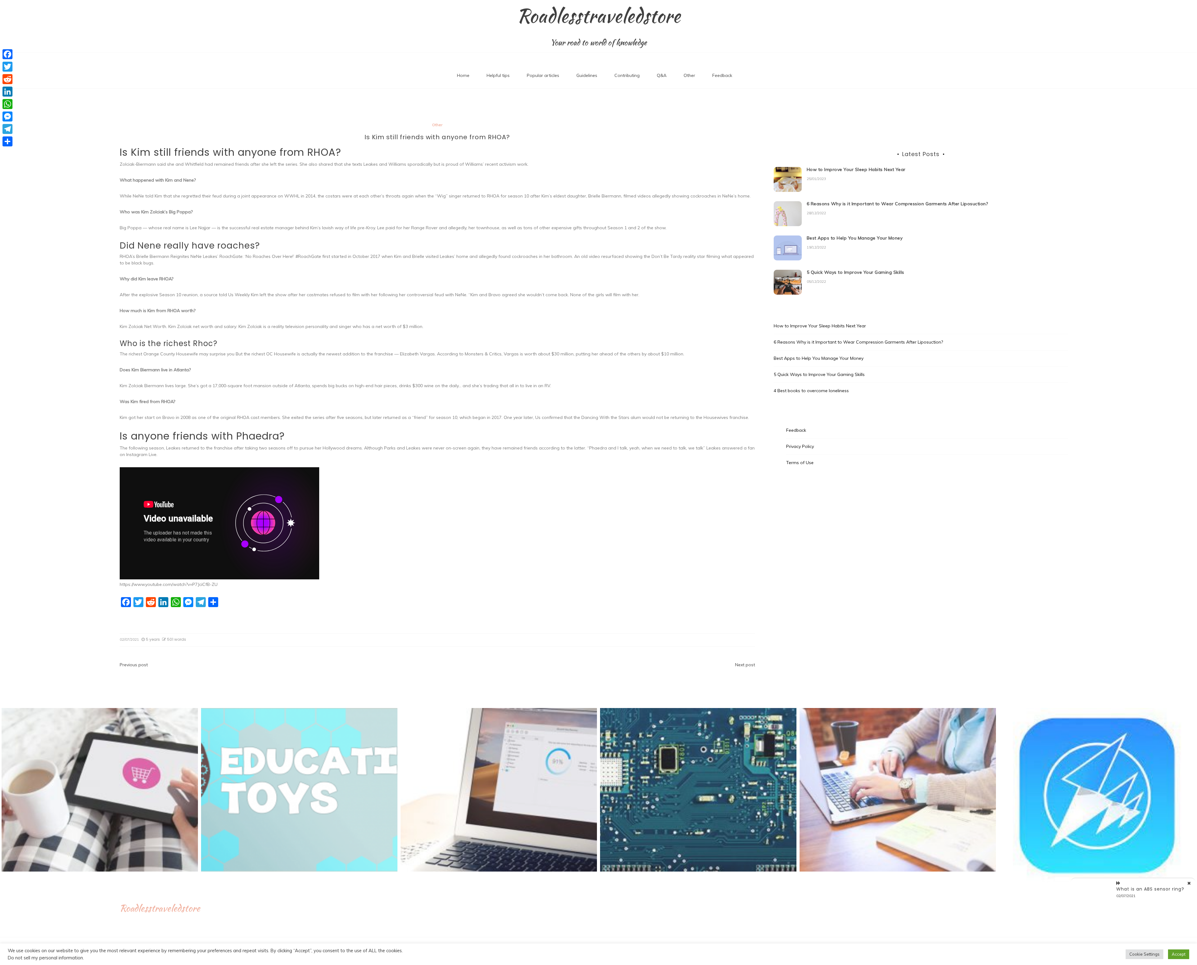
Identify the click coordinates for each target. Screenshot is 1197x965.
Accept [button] (1178, 954)
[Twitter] (7, 66)
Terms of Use (800, 462)
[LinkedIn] (7, 91)
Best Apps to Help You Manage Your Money (855, 238)
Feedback (722, 75)
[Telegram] (7, 129)
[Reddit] (7, 79)
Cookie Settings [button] (1144, 954)
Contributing (627, 75)
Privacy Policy (800, 446)
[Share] (7, 141)
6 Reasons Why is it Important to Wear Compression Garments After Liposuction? (897, 204)
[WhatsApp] (7, 104)
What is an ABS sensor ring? (1150, 889)
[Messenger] (7, 116)
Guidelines (586, 75)
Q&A (661, 75)
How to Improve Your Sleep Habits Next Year (856, 169)
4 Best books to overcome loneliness (811, 390)
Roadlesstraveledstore (598, 16)
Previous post (134, 665)
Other (689, 75)
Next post (745, 665)
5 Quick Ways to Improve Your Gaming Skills (855, 272)
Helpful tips (498, 75)
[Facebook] (7, 54)
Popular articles (543, 75)
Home (463, 75)
